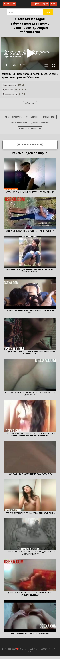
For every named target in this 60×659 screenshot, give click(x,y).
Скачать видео (30, 144)
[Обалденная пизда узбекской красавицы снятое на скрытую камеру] (30, 252)
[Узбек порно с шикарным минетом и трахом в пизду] (30, 174)
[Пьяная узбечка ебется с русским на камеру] (30, 616)
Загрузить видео (40, 3)
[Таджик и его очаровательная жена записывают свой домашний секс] (30, 334)
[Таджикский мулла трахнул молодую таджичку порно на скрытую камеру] (30, 534)
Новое (53, 3)
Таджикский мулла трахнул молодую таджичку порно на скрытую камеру (29, 553)
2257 (30, 651)
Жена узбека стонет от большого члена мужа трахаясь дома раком (29, 393)
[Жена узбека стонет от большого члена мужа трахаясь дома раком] (30, 375)
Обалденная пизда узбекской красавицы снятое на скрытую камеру (29, 271)
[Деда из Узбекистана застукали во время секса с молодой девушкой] (30, 575)
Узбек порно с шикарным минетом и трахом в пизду (30, 192)
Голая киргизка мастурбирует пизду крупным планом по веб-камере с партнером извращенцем (30, 434)
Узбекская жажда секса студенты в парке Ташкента (30, 231)
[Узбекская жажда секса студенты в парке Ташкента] (30, 213)
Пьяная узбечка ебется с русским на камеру (30, 634)
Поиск (48, 12)
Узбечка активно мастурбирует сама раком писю (30, 474)
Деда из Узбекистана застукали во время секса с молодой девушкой (30, 594)
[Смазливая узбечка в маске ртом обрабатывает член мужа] (30, 293)
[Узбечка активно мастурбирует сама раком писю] (30, 457)
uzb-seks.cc (9, 3)
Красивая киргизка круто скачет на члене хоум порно (30, 513)
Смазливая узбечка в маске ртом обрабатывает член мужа (30, 311)
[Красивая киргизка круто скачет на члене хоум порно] (30, 495)
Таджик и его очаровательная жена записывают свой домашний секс (30, 352)
